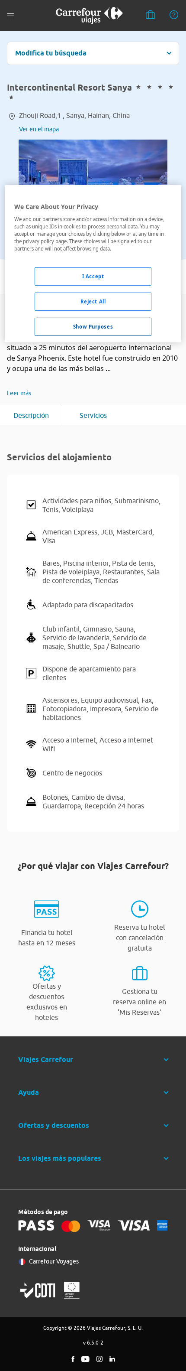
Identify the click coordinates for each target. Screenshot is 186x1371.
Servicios (93, 415)
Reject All (93, 301)
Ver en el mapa (39, 129)
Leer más (19, 393)
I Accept (93, 276)
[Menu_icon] (10, 15)
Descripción (31, 415)
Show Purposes (93, 326)
